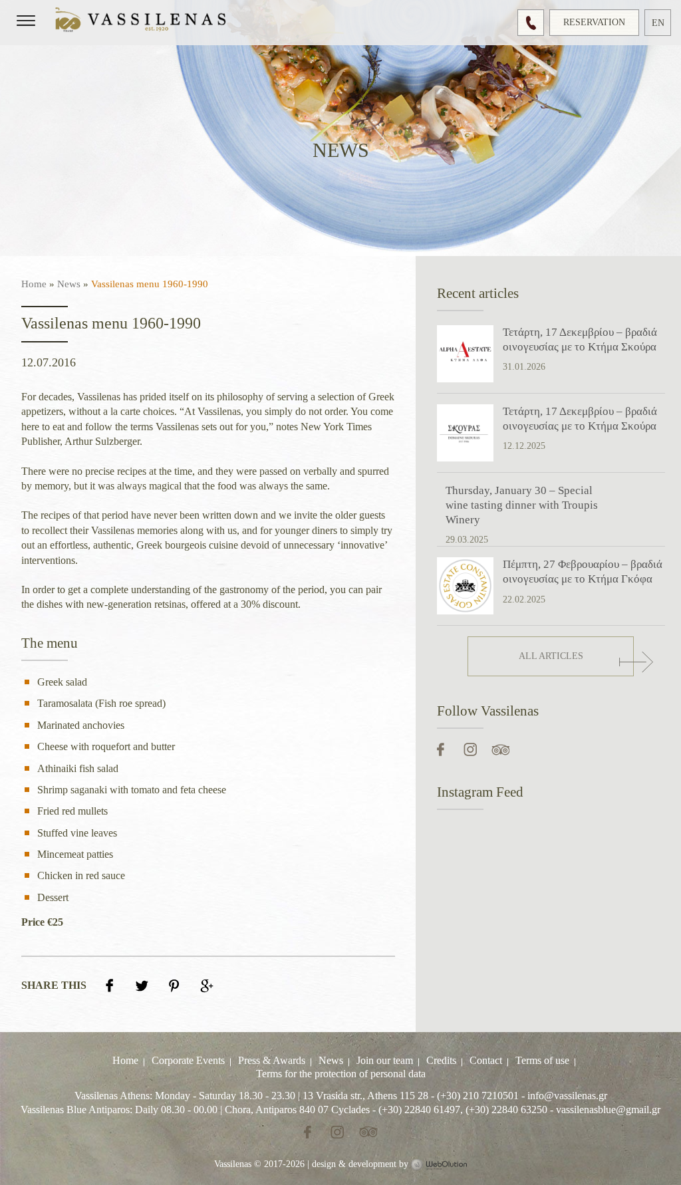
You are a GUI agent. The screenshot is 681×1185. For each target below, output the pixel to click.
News (68, 284)
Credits (441, 1060)
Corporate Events (188, 1060)
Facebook (442, 749)
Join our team (384, 1060)
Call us (530, 22)
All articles (551, 656)
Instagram (468, 749)
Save (174, 984)
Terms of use (542, 1060)
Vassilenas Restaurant (143, 22)
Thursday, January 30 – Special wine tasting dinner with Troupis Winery (522, 505)
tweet (142, 984)
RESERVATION (594, 22)
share (109, 984)
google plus (207, 984)
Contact (486, 1060)
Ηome (125, 1060)
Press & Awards (271, 1060)
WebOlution (439, 1165)
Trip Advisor (500, 749)
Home (34, 284)
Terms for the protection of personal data (341, 1074)
